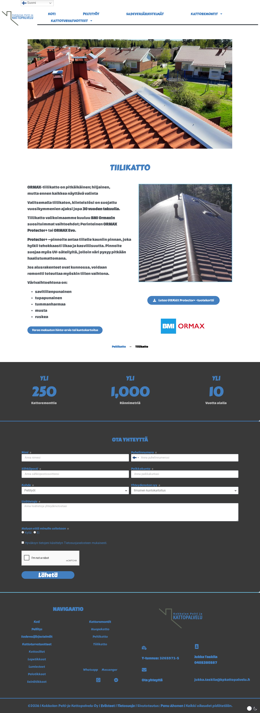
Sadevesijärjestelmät (145, 13)
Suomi (31, 2)
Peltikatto (100, 636)
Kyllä (28, 532)
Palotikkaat (37, 674)
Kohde (26, 485)
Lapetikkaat (37, 659)
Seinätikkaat (36, 681)
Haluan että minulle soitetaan (44, 528)
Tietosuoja (126, 705)
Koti (52, 13)
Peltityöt (91, 13)
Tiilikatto (100, 644)
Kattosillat (37, 651)
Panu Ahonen (171, 705)
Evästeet (108, 705)
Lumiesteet (37, 666)
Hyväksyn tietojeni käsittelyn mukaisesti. (66, 543)
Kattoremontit (204, 13)
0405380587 (205, 662)
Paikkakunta (141, 468)
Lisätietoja (30, 501)
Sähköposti (30, 468)
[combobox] (135, 457)
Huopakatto (100, 629)
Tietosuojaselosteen (78, 543)
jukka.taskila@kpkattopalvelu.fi (222, 679)
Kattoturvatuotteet (69, 20)
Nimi (25, 452)
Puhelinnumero (142, 452)
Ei (38, 532)
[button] (252, 708)
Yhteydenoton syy (144, 485)
